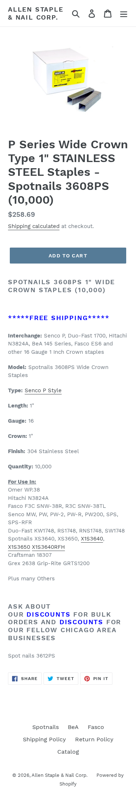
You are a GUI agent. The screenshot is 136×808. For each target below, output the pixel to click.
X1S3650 (19, 547)
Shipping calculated (33, 226)
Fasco (96, 727)
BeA (73, 727)
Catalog (68, 751)
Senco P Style (43, 390)
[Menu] (124, 13)
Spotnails (45, 727)
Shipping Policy (44, 739)
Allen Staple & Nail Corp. (35, 13)
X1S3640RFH (48, 547)
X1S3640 (92, 538)
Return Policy (94, 739)
